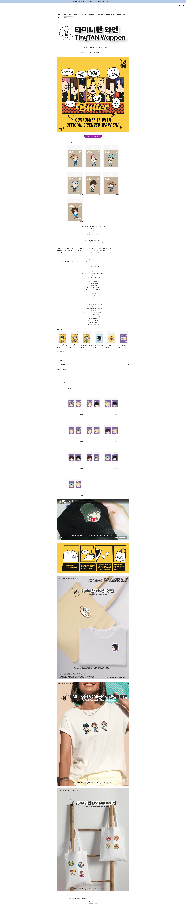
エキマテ (59, 356)
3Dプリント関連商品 (61, 369)
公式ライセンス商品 (121, 14)
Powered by (91, 903)
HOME (58, 14)
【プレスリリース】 (67, 14)
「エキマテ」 (75, 14)
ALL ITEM (83, 14)
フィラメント (59, 378)
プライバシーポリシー (62, 898)
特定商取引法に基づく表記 (74, 898)
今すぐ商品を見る (93, 136)
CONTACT (101, 14)
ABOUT (59, 17)
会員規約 (84, 898)
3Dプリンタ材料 (60, 360)
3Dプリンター (60, 373)
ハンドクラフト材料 (61, 364)
